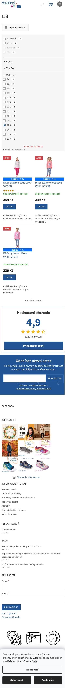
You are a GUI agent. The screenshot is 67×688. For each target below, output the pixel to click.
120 (11, 139)
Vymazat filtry (32, 146)
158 (11, 125)
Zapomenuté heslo (11, 617)
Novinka (13, 47)
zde (35, 661)
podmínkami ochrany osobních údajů (33, 388)
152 (11, 120)
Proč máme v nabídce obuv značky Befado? (23, 564)
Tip (10, 52)
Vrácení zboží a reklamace (14, 510)
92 (10, 84)
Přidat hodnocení (33, 345)
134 (11, 116)
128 (11, 111)
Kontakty (6, 506)
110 (11, 97)
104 (11, 93)
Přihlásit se (55, 378)
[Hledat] (42, 4)
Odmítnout (16, 680)
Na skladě (14, 38)
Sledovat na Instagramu (28, 477)
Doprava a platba (10, 502)
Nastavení (32, 669)
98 (10, 88)
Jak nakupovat (9, 489)
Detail (9, 206)
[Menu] (59, 4)
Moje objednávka (10, 514)
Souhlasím (48, 680)
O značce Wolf (9, 529)
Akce (11, 43)
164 (11, 129)
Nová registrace (9, 613)
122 (11, 106)
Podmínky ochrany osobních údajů (18, 497)
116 (11, 102)
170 (11, 134)
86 (10, 79)
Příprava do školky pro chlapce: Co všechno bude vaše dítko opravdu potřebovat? (31, 555)
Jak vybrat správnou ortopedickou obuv (21, 546)
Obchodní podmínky (11, 493)
